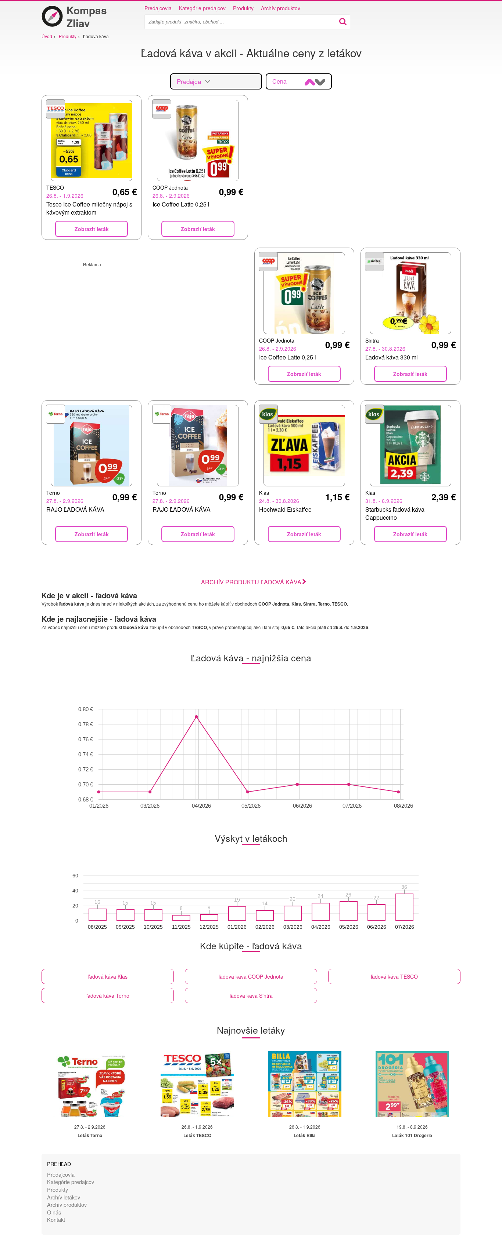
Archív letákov (63, 1197)
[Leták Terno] (89, 1084)
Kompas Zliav (87, 16)
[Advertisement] (145, 318)
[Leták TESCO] (197, 1084)
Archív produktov (280, 8)
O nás (54, 1212)
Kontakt (56, 1219)
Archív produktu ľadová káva (251, 582)
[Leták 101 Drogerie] (412, 1084)
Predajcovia (158, 8)
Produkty (243, 8)
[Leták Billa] (304, 1084)
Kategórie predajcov (202, 8)
